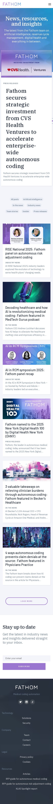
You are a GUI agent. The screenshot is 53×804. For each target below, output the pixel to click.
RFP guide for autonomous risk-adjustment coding (26, 783)
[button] (49, 4)
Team (26, 735)
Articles (26, 774)
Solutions (26, 718)
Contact (26, 740)
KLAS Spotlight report (26, 788)
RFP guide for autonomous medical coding (26, 778)
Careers (26, 745)
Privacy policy (26, 757)
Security (26, 723)
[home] (11, 4)
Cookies (26, 761)
